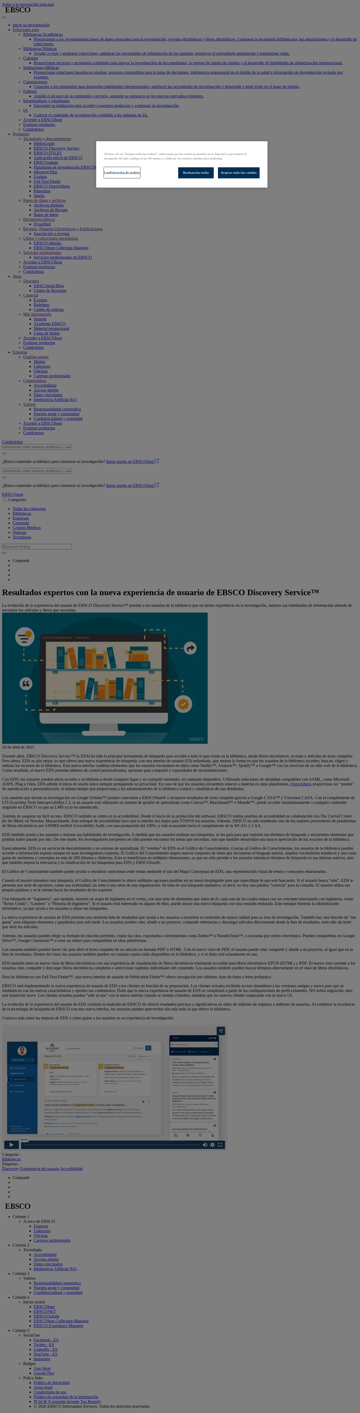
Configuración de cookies (122, 172)
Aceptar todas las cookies (239, 172)
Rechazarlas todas (196, 172)
